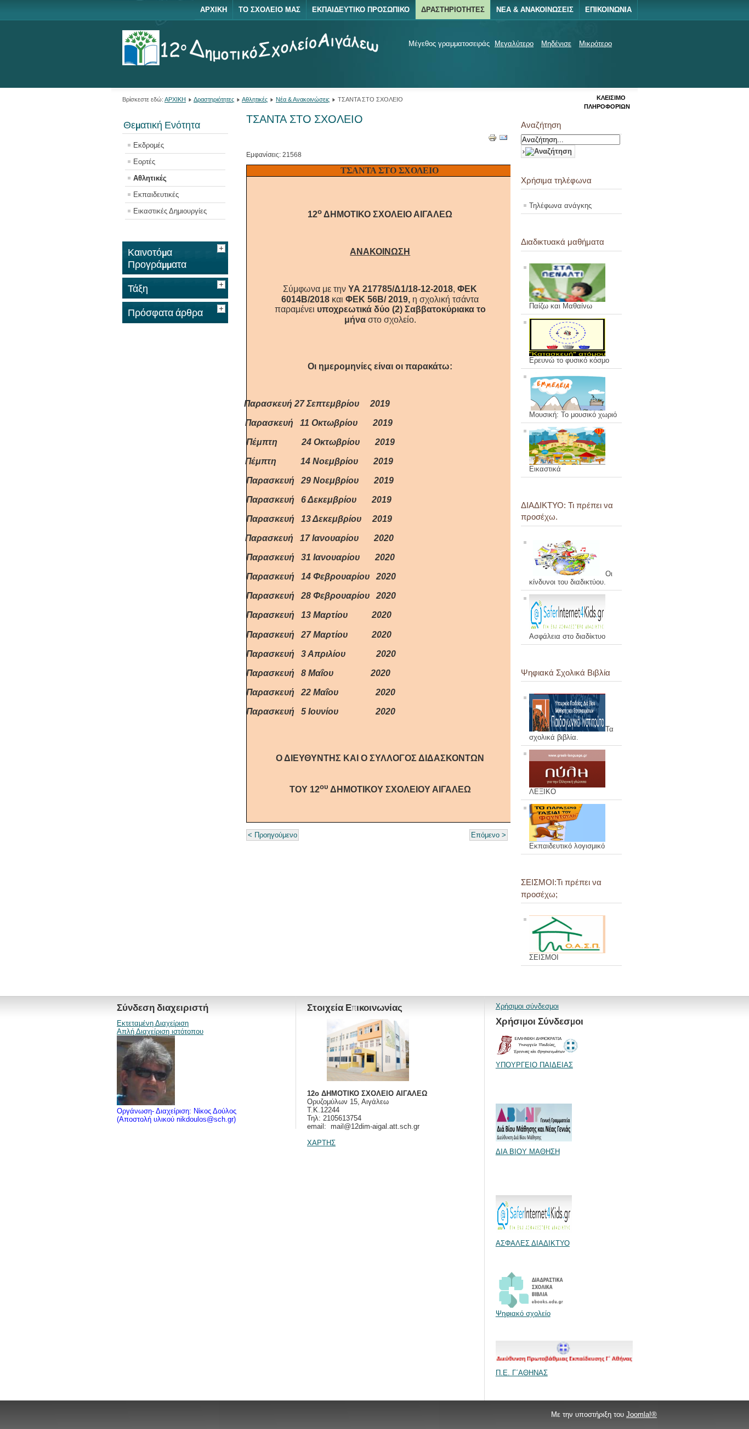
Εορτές (144, 161)
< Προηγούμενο (272, 835)
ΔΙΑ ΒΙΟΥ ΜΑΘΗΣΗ (528, 1151)
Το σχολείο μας (269, 9)
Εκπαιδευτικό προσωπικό (361, 9)
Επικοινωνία (608, 9)
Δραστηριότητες (453, 9)
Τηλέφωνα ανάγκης (560, 205)
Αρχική (213, 9)
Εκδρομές (148, 145)
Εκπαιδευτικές (156, 194)
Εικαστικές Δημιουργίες (170, 211)
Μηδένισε (556, 44)
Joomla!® (641, 1414)
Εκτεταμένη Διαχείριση (153, 1023)
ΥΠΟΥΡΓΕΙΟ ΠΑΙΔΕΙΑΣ (534, 1065)
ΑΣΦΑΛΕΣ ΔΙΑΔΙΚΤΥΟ (533, 1243)
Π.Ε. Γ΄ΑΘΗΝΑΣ (522, 1373)
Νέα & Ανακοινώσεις (535, 9)
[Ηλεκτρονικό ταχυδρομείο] (503, 140)
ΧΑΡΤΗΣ (321, 1143)
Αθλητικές (255, 99)
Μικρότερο (595, 44)
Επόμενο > (488, 835)
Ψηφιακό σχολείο (523, 1313)
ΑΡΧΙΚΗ (175, 99)
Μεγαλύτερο (514, 44)
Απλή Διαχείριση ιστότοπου (160, 1031)
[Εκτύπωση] (492, 140)
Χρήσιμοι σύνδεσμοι (527, 1006)
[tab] (222, 246)
